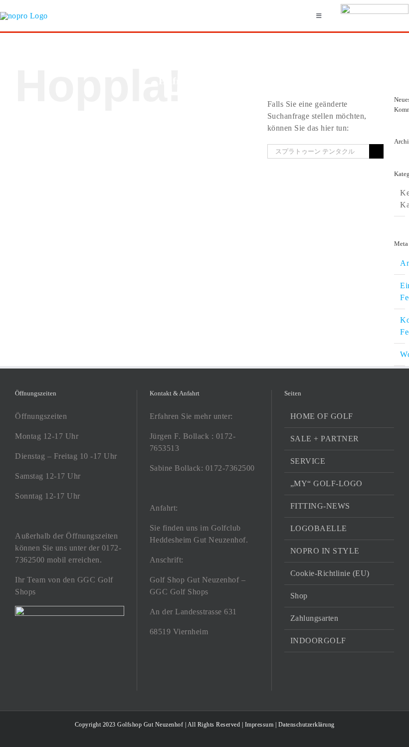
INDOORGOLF (318, 640)
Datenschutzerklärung (306, 724)
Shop (299, 595)
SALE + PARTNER (324, 438)
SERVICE (308, 461)
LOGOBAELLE (318, 528)
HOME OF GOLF (321, 416)
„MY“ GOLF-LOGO (326, 483)
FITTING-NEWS (320, 506)
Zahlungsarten (314, 618)
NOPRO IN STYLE (325, 551)
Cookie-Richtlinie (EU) (330, 573)
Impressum (259, 724)
